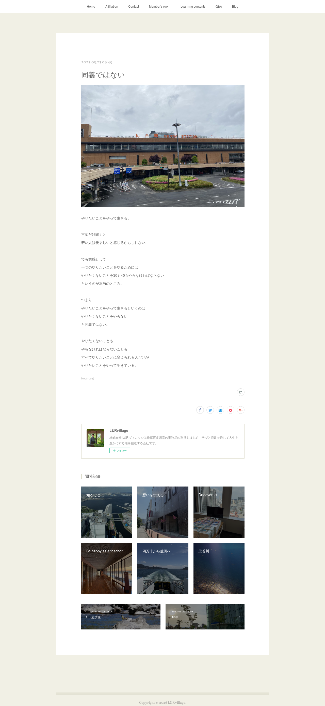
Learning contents (193, 6)
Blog (235, 6)
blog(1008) (87, 378)
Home (91, 6)
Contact (133, 6)
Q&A (219, 6)
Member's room (159, 6)
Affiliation (111, 6)
